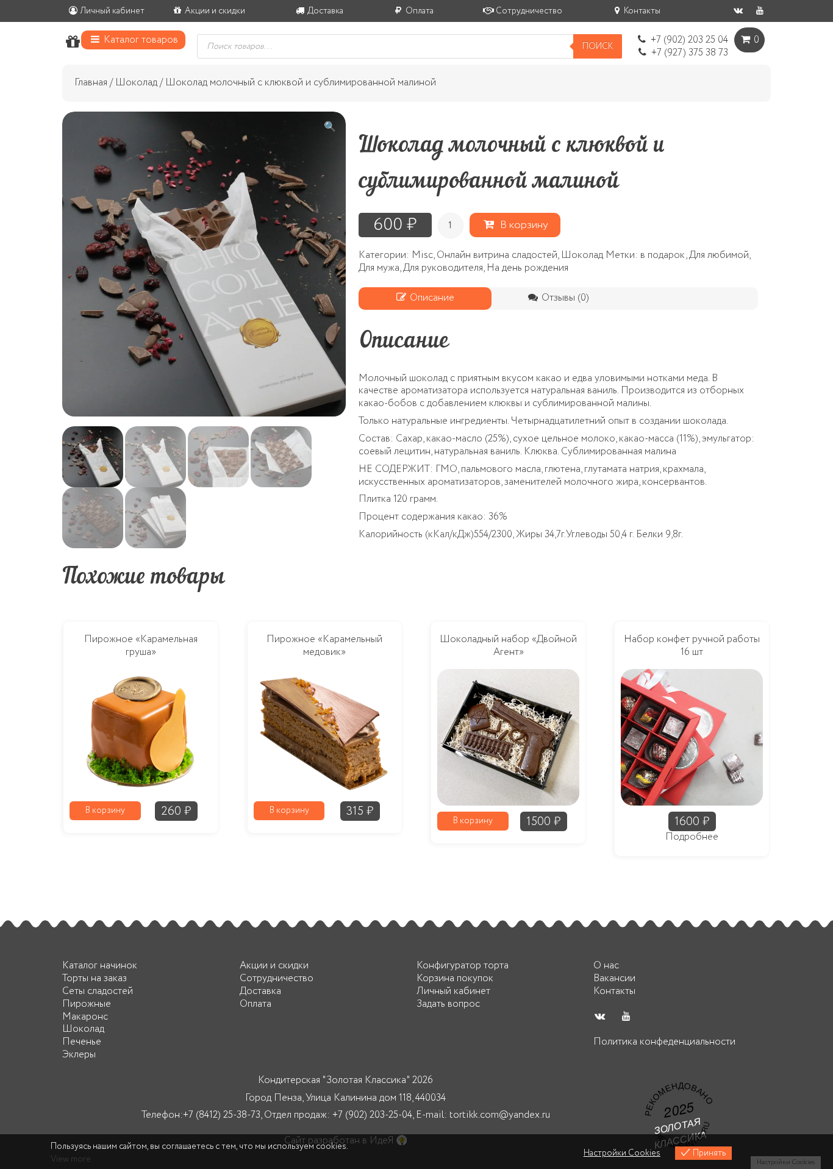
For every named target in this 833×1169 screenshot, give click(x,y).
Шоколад (136, 83)
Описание (430, 298)
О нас (606, 966)
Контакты (641, 11)
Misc (422, 255)
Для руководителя (443, 268)
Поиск (597, 46)
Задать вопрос (448, 1004)
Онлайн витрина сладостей (497, 255)
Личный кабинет (111, 11)
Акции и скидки (214, 11)
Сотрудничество (528, 11)
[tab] (425, 298)
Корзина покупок (454, 978)
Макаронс (85, 1017)
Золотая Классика (680, 1132)
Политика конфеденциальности (664, 1042)
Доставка (324, 11)
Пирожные (86, 1004)
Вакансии (614, 978)
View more (71, 1159)
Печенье (81, 1042)
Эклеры (79, 1055)
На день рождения (527, 268)
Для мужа (379, 268)
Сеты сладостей (97, 991)
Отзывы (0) (564, 298)
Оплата (419, 11)
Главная (90, 83)
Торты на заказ (94, 978)
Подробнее (691, 837)
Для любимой (719, 255)
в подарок (662, 255)
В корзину (521, 225)
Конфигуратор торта (462, 966)
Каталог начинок (99, 966)
